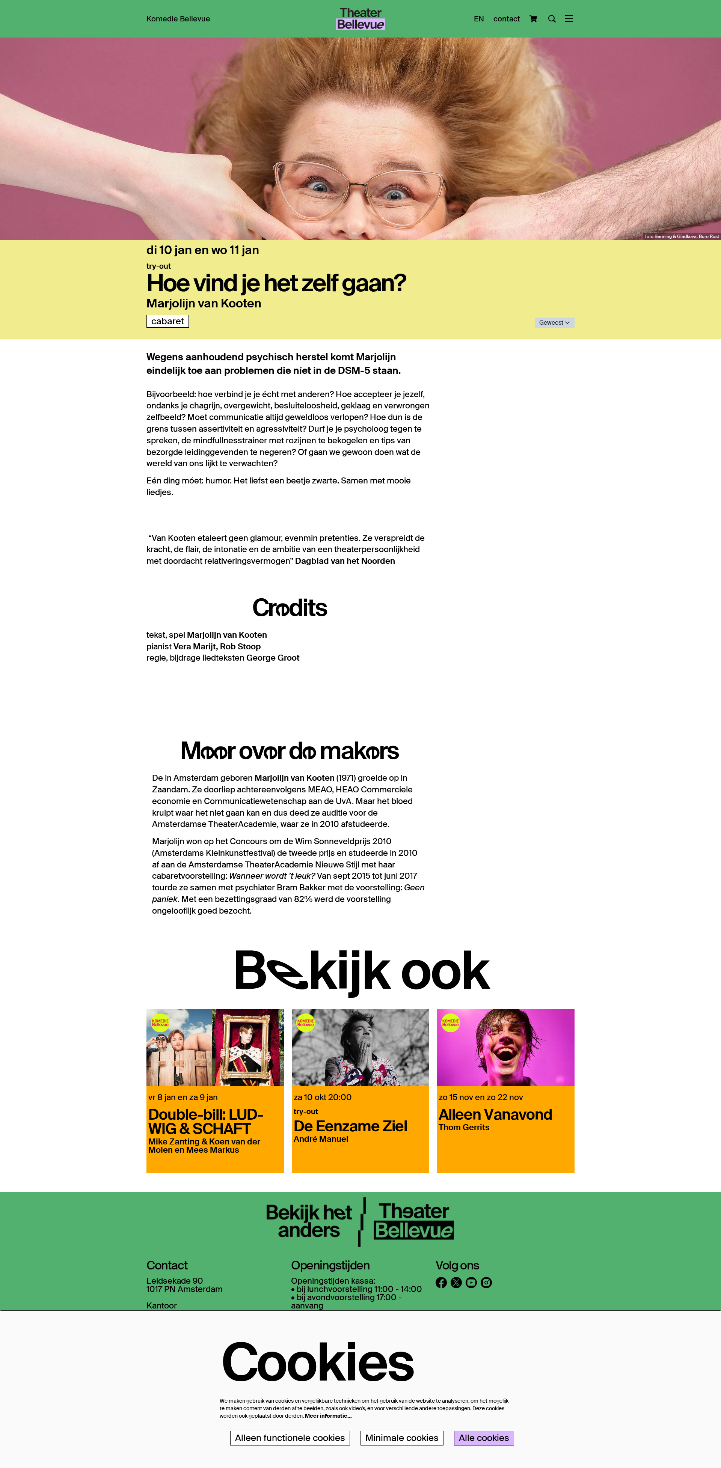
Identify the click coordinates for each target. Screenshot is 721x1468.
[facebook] (441, 1282)
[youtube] (471, 1282)
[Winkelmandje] (534, 18)
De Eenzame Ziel (350, 1125)
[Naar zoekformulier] (552, 18)
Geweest (552, 323)
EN (479, 19)
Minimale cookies (402, 1438)
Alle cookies (484, 1438)
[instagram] (486, 1282)
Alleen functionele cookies (290, 1438)
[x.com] (456, 1282)
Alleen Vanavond (495, 1114)
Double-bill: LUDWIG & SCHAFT (206, 1121)
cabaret (167, 321)
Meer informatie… (328, 1415)
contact (506, 19)
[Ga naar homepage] (360, 19)
